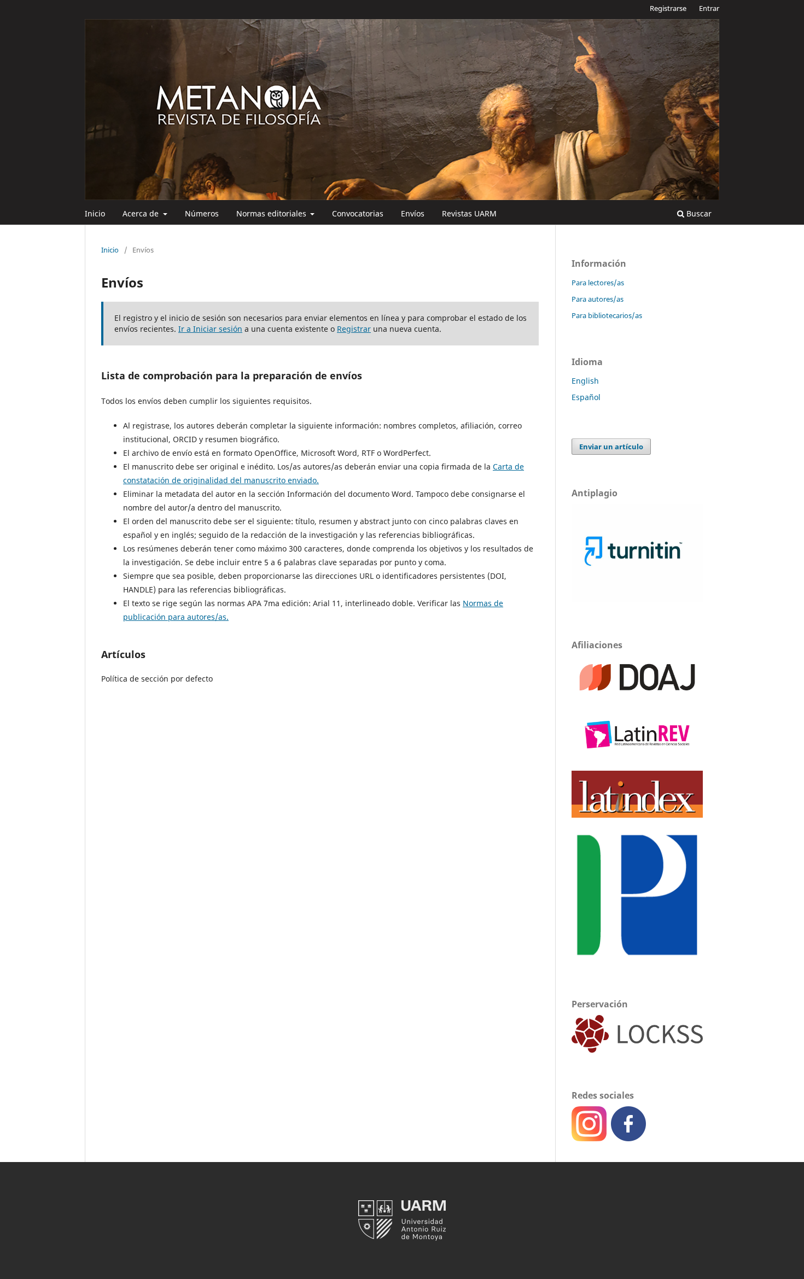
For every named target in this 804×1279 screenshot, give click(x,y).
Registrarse (668, 8)
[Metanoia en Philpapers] (637, 958)
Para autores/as (598, 299)
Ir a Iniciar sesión (210, 329)
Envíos (412, 213)
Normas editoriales (272, 213)
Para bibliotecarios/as (607, 315)
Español (586, 397)
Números (202, 213)
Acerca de (142, 213)
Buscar (698, 213)
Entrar (709, 8)
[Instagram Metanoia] (591, 1138)
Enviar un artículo (611, 446)
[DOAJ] (637, 695)
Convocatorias (357, 213)
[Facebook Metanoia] (628, 1138)
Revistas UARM (469, 213)
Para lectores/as (598, 283)
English (585, 381)
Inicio (95, 213)
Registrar (354, 329)
